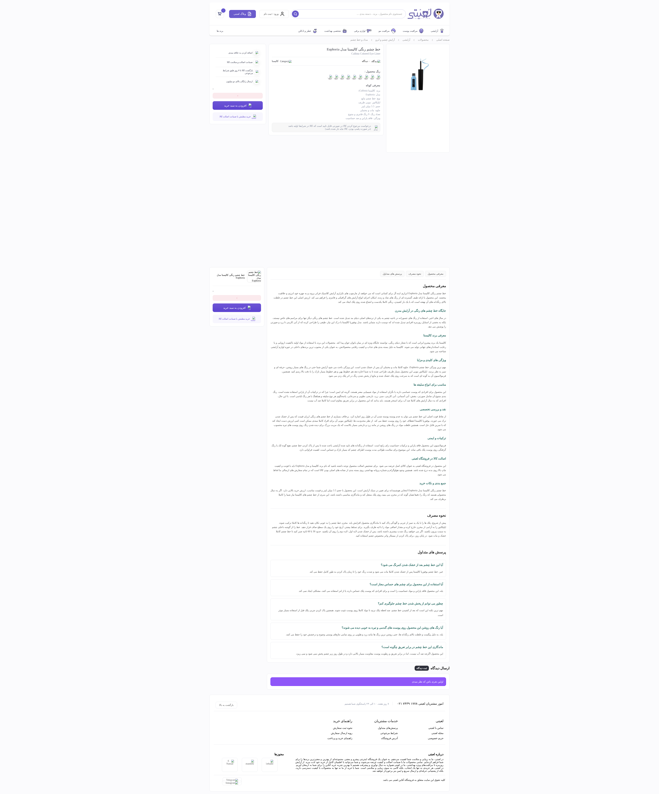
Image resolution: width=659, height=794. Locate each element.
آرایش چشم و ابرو (385, 39)
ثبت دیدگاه (422, 668)
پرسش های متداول (392, 274)
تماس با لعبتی (435, 728)
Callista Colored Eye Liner (365, 53)
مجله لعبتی (437, 733)
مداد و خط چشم (359, 39)
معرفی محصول (435, 274)
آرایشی (434, 31)
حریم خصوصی (435, 738)
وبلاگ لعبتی (240, 14)
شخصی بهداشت (332, 31)
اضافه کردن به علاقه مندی (240, 52)
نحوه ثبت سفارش (342, 728)
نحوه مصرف (414, 274)
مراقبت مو (384, 31)
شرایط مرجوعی (389, 733)
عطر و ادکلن (304, 31)
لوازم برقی (359, 31)
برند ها (220, 31)
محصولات (423, 39)
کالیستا (275, 61)
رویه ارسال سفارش (341, 733)
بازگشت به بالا (226, 705)
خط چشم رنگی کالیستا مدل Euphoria (353, 49)
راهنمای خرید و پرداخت (339, 738)
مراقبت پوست (410, 31)
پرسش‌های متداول (388, 728)
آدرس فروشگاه (389, 738)
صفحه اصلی (443, 39)
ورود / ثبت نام (271, 14)
